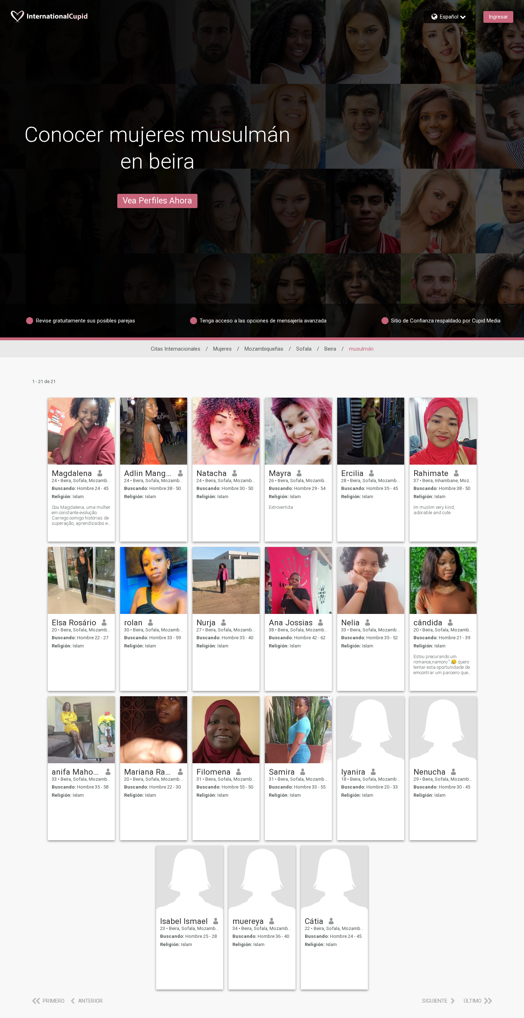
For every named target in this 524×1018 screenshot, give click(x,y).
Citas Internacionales (175, 349)
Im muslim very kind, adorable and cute (434, 510)
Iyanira (353, 771)
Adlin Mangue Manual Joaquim (148, 473)
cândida (427, 622)
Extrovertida (281, 507)
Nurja (206, 622)
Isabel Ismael (184, 921)
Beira (330, 349)
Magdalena (72, 473)
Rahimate (430, 473)
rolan (133, 622)
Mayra (280, 473)
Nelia (350, 622)
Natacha (211, 473)
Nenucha (429, 771)
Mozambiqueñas (264, 349)
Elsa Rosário (74, 622)
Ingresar (498, 17)
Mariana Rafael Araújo (148, 771)
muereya (248, 921)
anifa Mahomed (76, 771)
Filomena (213, 771)
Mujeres (222, 349)
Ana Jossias (291, 622)
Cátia (314, 921)
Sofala (304, 349)
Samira (282, 771)
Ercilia (352, 473)
